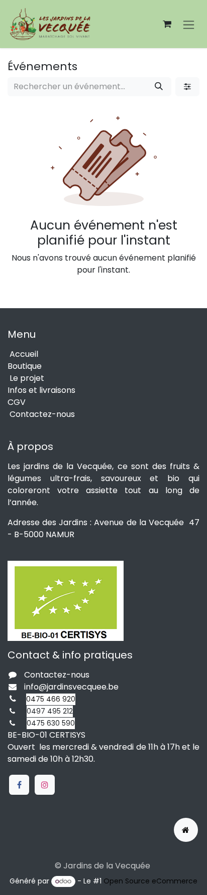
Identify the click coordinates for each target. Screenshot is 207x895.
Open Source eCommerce (150, 881)
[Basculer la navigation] (188, 24)
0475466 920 (50, 699)
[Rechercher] (158, 86)
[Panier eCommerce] (167, 24)
